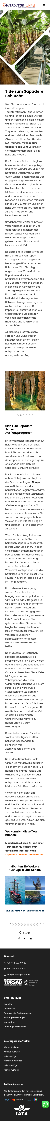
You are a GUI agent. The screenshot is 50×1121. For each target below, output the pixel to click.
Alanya (36, 482)
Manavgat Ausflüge (13, 1060)
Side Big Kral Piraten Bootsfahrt (25, 910)
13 (42, 923)
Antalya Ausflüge (12, 1051)
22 (37, 925)
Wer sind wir (9, 1008)
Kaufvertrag (9, 1022)
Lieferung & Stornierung (15, 1026)
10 (34, 923)
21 (34, 925)
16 (19, 925)
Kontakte (8, 1004)
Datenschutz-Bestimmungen (17, 1013)
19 (28, 925)
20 (31, 925)
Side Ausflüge (10, 1056)
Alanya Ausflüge (11, 1047)
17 (22, 925)
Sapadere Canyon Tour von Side (24, 854)
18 (25, 925)
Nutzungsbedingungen (14, 1017)
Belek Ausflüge (10, 1065)
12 (40, 923)
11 (37, 923)
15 (16, 925)
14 (13, 925)
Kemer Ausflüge (11, 1070)
